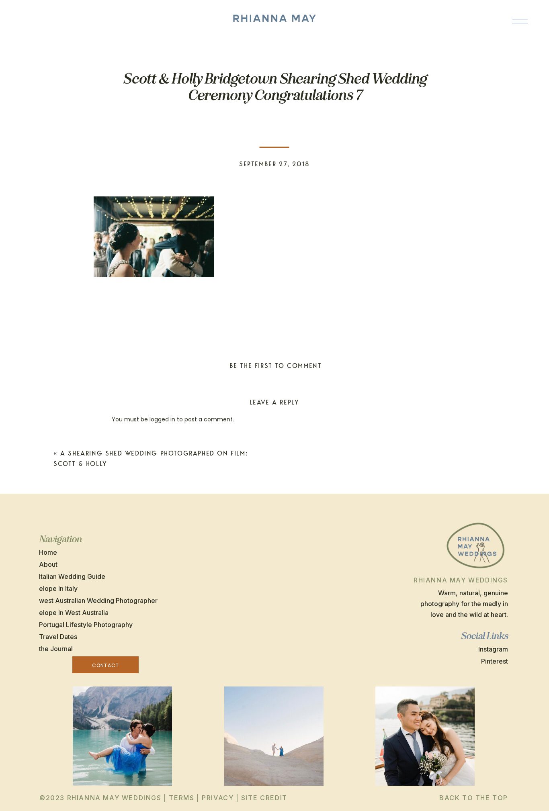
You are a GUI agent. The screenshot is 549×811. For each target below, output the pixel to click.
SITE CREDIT (264, 798)
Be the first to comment (275, 366)
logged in (162, 419)
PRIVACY (218, 798)
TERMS (181, 798)
